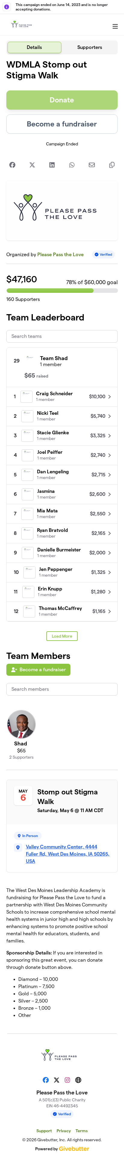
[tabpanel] (62, 541)
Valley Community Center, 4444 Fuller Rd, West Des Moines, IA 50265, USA (68, 854)
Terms (82, 1130)
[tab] (34, 47)
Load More (62, 636)
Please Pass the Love (60, 254)
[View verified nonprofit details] (103, 254)
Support (44, 1130)
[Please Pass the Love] (23, 24)
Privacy (64, 1130)
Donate (62, 100)
